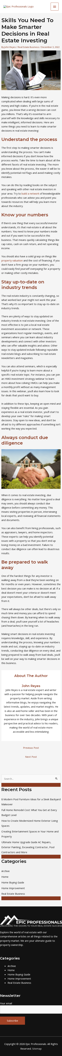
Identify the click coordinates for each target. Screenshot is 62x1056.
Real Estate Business (28, 47)
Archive (5, 871)
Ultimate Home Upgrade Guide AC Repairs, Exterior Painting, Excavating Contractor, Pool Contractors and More (27, 847)
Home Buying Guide (12, 882)
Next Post (31, 756)
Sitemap (37, 1048)
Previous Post (31, 747)
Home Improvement (13, 888)
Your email (6, 1003)
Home (4, 876)
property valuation (12, 260)
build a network (30, 193)
